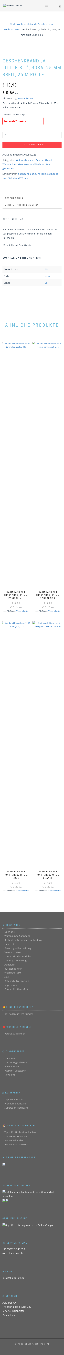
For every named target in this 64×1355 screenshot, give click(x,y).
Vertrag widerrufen (14, 1033)
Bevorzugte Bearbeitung (17, 948)
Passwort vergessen (15, 1070)
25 (46, 269)
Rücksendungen (13, 968)
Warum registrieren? (15, 1062)
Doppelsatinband (13, 1099)
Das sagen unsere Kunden (18, 1013)
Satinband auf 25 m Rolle (32, 173)
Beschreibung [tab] (14, 198)
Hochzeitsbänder (13, 1140)
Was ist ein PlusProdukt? (17, 956)
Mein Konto (10, 1058)
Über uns (9, 931)
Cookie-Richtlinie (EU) (16, 989)
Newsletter (10, 1074)
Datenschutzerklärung (16, 981)
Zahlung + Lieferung (15, 960)
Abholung (9, 964)
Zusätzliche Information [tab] (22, 205)
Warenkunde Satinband (17, 935)
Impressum (10, 985)
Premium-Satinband (15, 1103)
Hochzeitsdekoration (15, 1136)
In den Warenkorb (33, 145)
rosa (47, 276)
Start (12, 24)
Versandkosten (25, 98)
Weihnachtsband (26, 24)
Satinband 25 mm (18, 178)
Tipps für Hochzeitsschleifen (20, 1132)
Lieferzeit (9, 944)
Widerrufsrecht (12, 972)
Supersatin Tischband (16, 1107)
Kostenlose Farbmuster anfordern (23, 940)
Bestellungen (11, 1066)
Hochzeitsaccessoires (16, 1144)
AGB (6, 976)
